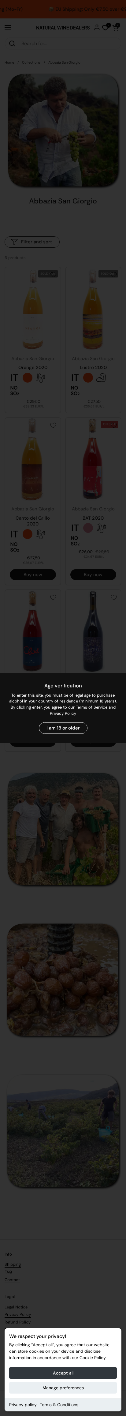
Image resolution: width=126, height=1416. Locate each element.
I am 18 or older (63, 728)
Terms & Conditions (59, 1404)
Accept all (63, 1373)
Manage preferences (63, 1387)
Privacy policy (23, 1404)
